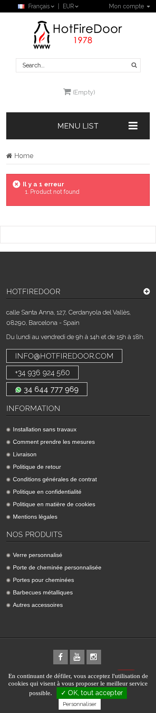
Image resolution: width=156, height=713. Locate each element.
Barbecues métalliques (43, 592)
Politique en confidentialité (47, 491)
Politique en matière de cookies (54, 504)
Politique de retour (37, 466)
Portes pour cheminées (43, 580)
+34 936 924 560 (42, 372)
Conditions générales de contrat (55, 479)
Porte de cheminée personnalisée (57, 567)
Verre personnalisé (37, 555)
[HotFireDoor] (78, 35)
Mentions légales (35, 516)
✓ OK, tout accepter (92, 693)
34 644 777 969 (50, 389)
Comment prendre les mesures (54, 441)
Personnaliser (80, 704)
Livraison (25, 454)
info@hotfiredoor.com (64, 356)
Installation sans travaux (45, 429)
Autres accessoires (38, 605)
